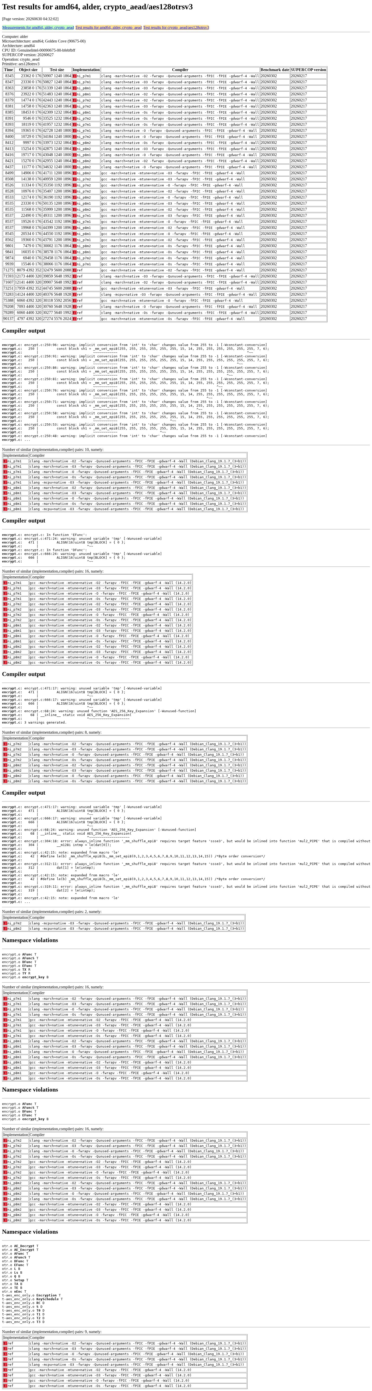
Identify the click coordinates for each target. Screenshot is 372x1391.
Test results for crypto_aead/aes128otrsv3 (176, 27)
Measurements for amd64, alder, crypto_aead (38, 27)
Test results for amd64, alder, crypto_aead (108, 27)
